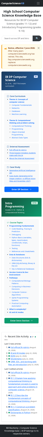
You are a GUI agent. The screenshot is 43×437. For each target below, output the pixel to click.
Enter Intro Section (20, 320)
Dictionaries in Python (20, 412)
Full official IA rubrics (18, 150)
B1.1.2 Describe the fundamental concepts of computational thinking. (19, 398)
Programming (17, 129)
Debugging (16, 234)
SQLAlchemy (16, 358)
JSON (13, 356)
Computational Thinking (21, 126)
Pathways (13, 278)
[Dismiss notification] (38, 48)
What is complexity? (17, 309)
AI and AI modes (16, 312)
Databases (16, 111)
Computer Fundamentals (22, 105)
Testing (15, 248)
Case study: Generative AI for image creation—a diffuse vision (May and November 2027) (22, 178)
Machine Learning (19, 114)
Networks (15, 108)
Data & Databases (17, 254)
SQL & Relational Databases (23, 269)
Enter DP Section (20, 189)
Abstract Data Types (20, 137)
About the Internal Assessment (21, 158)
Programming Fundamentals (21, 226)
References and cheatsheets (23, 251)
